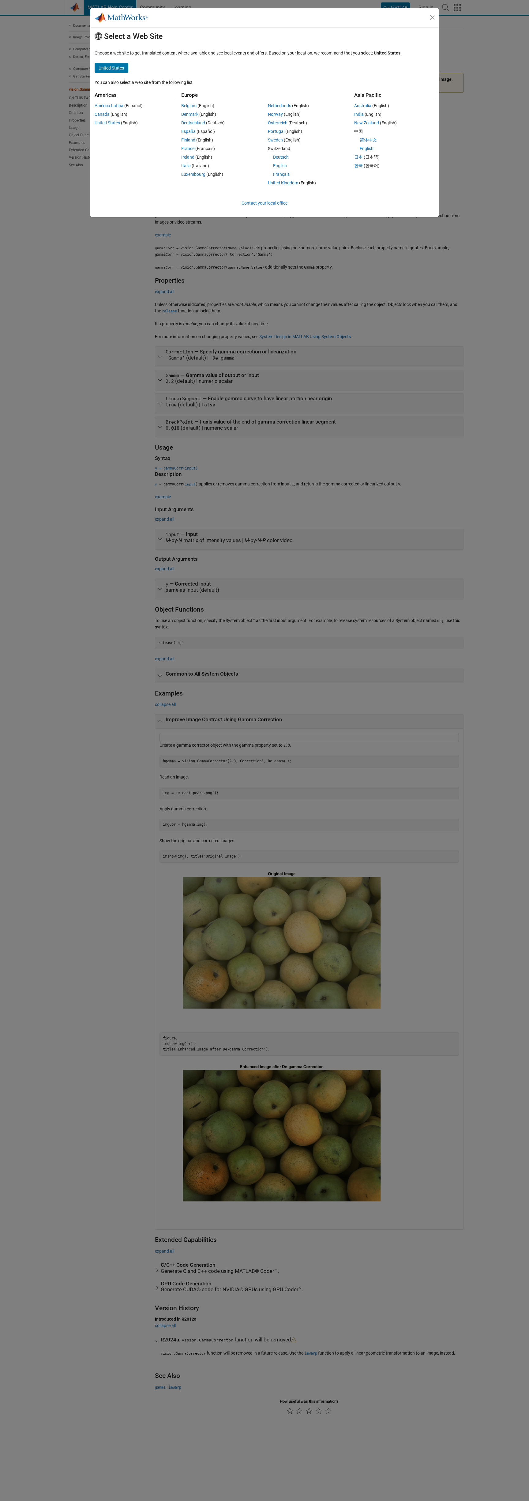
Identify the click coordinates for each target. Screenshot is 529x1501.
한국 (358, 165)
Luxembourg (193, 174)
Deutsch (281, 157)
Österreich (277, 122)
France (187, 148)
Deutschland (193, 122)
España (188, 131)
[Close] (432, 17)
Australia (362, 105)
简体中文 (368, 140)
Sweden (275, 140)
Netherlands (279, 105)
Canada (102, 114)
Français (281, 174)
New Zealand (366, 122)
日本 (358, 157)
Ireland (187, 157)
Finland (188, 140)
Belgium (189, 105)
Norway (275, 114)
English (280, 165)
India (359, 114)
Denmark (189, 114)
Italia (186, 165)
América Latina (109, 105)
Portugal (276, 131)
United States (107, 122)
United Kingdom (283, 182)
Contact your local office (264, 203)
